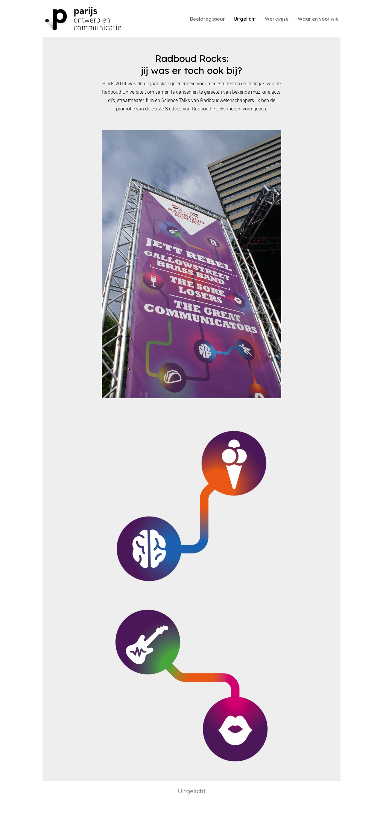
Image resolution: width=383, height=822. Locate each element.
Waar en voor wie (318, 19)
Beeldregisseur (207, 19)
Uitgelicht (245, 19)
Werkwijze (277, 19)
